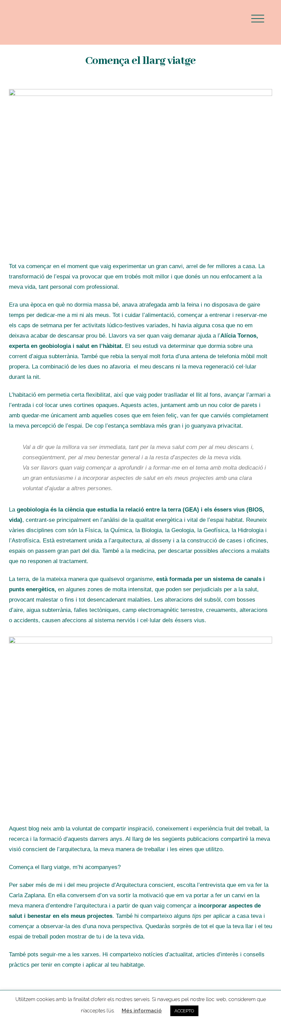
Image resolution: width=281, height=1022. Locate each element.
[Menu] (257, 18)
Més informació (142, 1011)
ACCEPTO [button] (184, 1010)
